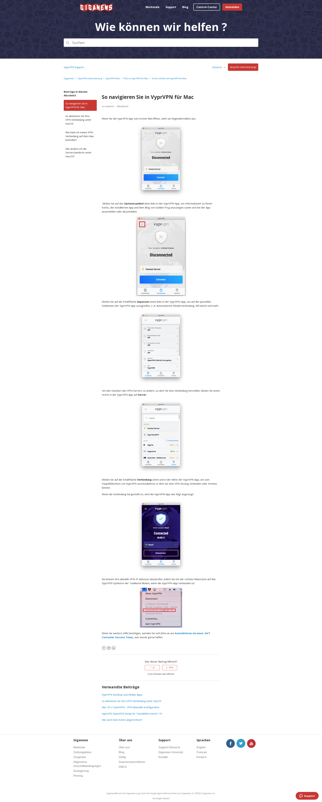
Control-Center (206, 7)
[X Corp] (109, 648)
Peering (78, 775)
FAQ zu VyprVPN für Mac (136, 78)
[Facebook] (104, 648)
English (201, 747)
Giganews (69, 78)
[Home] (96, 10)
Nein (171, 667)
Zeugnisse (79, 757)
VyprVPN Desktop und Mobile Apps (122, 694)
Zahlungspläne (82, 752)
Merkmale (152, 7)
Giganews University (170, 752)
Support (171, 7)
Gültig (122, 757)
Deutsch (201, 757)
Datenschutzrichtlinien (132, 762)
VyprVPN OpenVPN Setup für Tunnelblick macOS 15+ (132, 713)
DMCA (123, 766)
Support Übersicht (169, 747)
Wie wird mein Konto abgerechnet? (122, 719)
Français (202, 752)
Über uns (124, 747)
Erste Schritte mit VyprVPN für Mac (169, 78)
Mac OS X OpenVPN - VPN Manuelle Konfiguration (130, 707)
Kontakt (163, 757)
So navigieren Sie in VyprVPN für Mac (76, 105)
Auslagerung (81, 770)
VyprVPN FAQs (112, 78)
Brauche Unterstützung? (243, 67)
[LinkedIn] (114, 648)
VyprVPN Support (74, 67)
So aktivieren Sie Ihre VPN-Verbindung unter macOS (78, 119)
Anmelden (232, 7)
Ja (154, 667)
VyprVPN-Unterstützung (90, 78)
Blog (185, 7)
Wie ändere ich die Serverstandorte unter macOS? (78, 152)
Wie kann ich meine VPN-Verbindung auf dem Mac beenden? (79, 136)
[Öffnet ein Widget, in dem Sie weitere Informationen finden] (307, 796)
